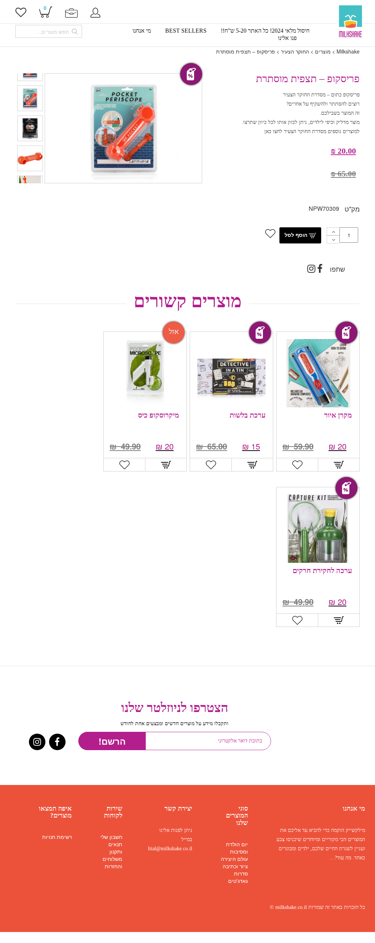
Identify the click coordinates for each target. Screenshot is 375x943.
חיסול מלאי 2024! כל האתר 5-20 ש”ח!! (265, 31)
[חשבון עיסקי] (71, 12)
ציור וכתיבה (235, 866)
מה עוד (344, 858)
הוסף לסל (297, 234)
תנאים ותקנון (115, 847)
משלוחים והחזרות (112, 862)
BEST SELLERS (186, 31)
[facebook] (320, 270)
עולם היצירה (234, 858)
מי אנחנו (142, 31)
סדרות (241, 873)
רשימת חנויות (57, 836)
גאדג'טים (238, 880)
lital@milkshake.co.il (170, 848)
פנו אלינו (287, 38)
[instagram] (311, 270)
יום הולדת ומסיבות (237, 847)
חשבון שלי (111, 836)
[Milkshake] (350, 21)
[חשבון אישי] (95, 12)
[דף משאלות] (20, 14)
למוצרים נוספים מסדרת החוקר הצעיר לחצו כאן (312, 131)
